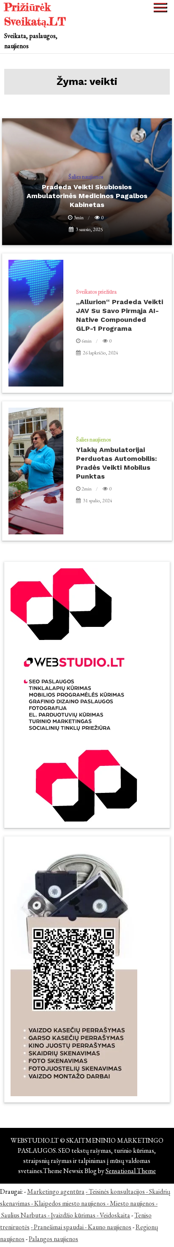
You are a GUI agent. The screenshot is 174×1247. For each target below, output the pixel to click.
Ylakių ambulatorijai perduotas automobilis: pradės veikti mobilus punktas (116, 463)
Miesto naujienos (132, 1203)
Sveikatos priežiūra (96, 291)
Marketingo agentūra (55, 1191)
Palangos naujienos (53, 1238)
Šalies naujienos (93, 439)
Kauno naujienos (109, 1226)
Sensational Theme (131, 1170)
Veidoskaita (115, 1215)
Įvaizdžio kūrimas (73, 1215)
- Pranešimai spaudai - (59, 1226)
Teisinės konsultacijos (117, 1191)
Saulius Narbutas (23, 1215)
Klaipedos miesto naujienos (70, 1203)
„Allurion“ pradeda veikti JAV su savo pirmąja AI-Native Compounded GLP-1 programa (119, 315)
